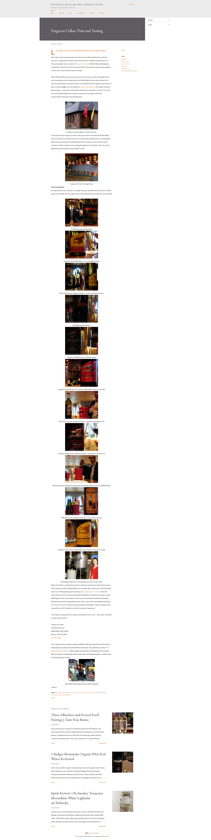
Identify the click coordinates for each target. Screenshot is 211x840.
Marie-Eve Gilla (125, 64)
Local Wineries (81, 13)
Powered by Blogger (93, 833)
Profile (70, 13)
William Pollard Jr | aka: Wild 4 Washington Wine (77, 4)
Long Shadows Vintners (91, 592)
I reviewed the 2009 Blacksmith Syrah (77, 51)
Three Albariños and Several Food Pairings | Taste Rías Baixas (75, 717)
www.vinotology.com (88, 87)
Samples (92, 13)
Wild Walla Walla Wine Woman (129, 71)
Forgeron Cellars (82, 64)
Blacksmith (124, 59)
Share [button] (123, 50)
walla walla (124, 66)
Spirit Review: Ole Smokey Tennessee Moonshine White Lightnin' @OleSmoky (77, 798)
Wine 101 (61, 13)
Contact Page (56, 638)
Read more (102, 743)
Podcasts (102, 13)
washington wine (125, 68)
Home (52, 13)
